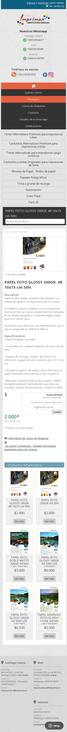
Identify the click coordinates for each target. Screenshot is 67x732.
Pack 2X (33, 202)
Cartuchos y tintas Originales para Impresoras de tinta (33, 163)
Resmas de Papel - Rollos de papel (33, 171)
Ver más (19, 521)
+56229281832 (24, 72)
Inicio (6, 231)
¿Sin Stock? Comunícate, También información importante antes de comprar (30, 447)
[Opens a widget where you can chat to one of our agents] (54, 726)
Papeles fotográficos (33, 177)
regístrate (43, 2)
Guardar (57, 412)
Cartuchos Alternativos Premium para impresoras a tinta (33, 145)
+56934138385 (35, 49)
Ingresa (31, 2)
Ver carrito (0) (56, 6)
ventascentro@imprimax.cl (14, 690)
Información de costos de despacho (28, 438)
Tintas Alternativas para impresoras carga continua (33, 154)
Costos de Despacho (33, 106)
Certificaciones (33, 126)
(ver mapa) (23, 675)
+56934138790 (35, 58)
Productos (33, 99)
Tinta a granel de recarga (33, 184)
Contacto (33, 112)
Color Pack (33, 196)
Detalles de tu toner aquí (33, 119)
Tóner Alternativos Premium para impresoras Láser (33, 135)
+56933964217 (35, 40)
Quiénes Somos (33, 92)
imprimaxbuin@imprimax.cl (47, 687)
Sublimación (33, 190)
